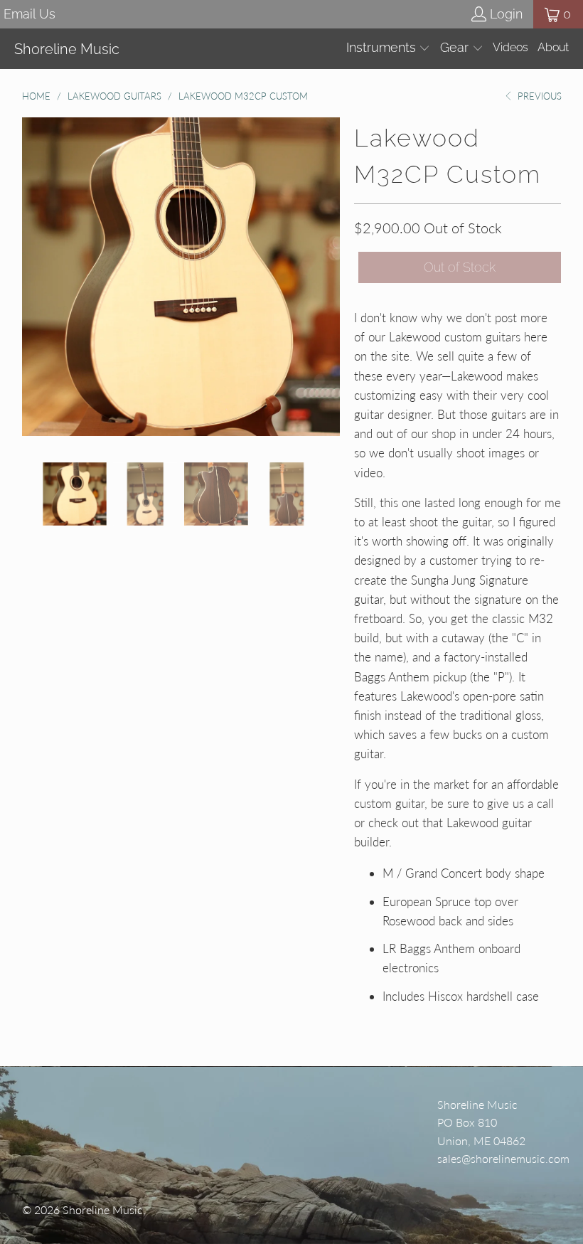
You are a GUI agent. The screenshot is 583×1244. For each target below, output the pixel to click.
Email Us (29, 13)
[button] (388, 49)
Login (506, 13)
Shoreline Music (103, 1209)
